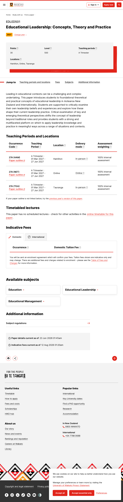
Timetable (9, 393)
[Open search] (119, 4)
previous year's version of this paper (65, 198)
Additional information (89, 82)
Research (67, 409)
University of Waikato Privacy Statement (71, 485)
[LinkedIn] (17, 496)
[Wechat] (29, 496)
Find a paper (29, 15)
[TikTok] (23, 496)
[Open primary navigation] (4, 4)
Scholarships (11, 409)
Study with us (17, 15)
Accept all (60, 493)
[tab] (15, 237)
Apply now (108, 5)
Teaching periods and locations (34, 82)
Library (8, 449)
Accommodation (70, 414)
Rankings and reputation (16, 439)
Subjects (69, 82)
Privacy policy (43, 486)
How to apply (11, 398)
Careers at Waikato (14, 444)
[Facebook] (6, 496)
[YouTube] (34, 496)
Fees (57, 82)
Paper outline (16, 160)
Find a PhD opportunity (74, 404)
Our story (9, 429)
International (68, 393)
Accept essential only (82, 493)
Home (8, 15)
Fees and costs (12, 404)
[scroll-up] (114, 358)
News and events (13, 434)
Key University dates (72, 398)
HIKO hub (9, 414)
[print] (8, 358)
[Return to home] (16, 5)
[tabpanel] (61, 254)
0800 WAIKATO (72, 426)
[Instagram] (12, 496)
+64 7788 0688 (72, 436)
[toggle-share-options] (15, 358)
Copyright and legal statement (19, 486)
